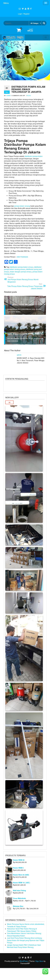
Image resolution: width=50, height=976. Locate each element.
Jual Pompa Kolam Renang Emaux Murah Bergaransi (23, 279)
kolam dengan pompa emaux (21, 271)
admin (8, 95)
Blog (29, 95)
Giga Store (39, 961)
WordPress (24, 961)
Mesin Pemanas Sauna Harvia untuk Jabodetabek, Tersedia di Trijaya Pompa (25, 925)
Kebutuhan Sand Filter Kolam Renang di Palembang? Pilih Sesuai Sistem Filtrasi (22, 930)
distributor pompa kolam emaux (21, 267)
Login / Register (24, 14)
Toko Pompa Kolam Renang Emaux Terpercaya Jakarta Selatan (24, 286)
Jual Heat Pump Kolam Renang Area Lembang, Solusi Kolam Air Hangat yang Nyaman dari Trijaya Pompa (25, 940)
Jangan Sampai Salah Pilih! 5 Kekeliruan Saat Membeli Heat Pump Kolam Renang (24, 946)
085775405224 (22, 257)
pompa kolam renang (22, 206)
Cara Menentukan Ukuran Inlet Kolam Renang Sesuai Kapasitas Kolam (24, 934)
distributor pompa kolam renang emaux (23, 268)
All (9, 402)
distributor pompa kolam (34, 156)
